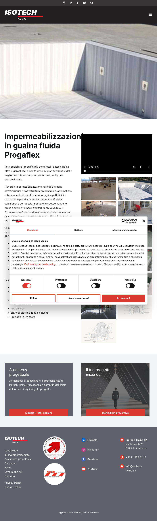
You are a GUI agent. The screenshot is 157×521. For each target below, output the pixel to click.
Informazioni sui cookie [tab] (124, 230)
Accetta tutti (123, 298)
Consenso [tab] (32, 230)
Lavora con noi (13, 471)
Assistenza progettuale (18, 459)
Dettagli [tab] (78, 230)
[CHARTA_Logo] (54, 463)
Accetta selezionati (78, 298)
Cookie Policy (13, 487)
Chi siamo (10, 463)
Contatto (10, 476)
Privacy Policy (13, 482)
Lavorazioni (12, 450)
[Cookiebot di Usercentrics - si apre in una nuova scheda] (124, 221)
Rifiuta (33, 298)
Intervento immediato (17, 454)
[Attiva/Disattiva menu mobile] (150, 14)
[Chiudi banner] (144, 221)
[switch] (61, 285)
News (8, 467)
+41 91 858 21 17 (136, 457)
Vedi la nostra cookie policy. (40, 264)
